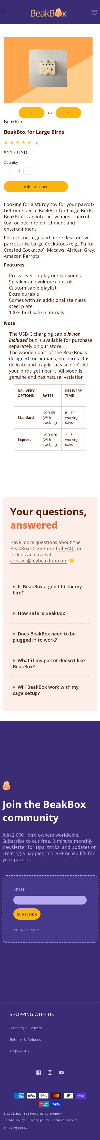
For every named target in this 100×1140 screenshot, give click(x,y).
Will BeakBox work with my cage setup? (46, 690)
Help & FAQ (19, 1051)
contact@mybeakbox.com (38, 561)
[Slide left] (31, 112)
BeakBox (22, 1113)
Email (19, 889)
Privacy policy (38, 1120)
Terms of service (65, 1120)
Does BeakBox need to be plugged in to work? (44, 637)
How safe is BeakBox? (42, 613)
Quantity (11, 162)
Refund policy (14, 1120)
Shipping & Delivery (26, 1027)
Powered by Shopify (45, 1113)
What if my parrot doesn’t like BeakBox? (49, 663)
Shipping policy (15, 1127)
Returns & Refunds (25, 1039)
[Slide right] (68, 112)
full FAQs (66, 548)
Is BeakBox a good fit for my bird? (47, 589)
